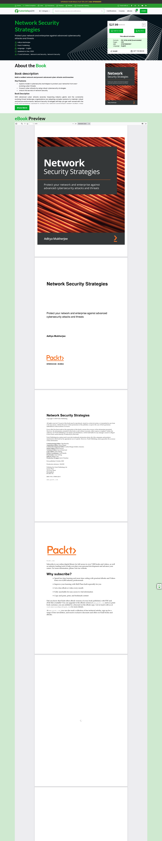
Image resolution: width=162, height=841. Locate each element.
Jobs (41, 5)
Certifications (111, 11)
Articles (70, 5)
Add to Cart (118, 31)
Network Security (53, 54)
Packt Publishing (24, 45)
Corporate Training (83, 5)
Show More (22, 107)
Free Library (50, 5)
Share (115, 51)
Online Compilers (30, 5)
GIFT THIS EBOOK (138, 51)
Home (19, 5)
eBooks (129, 11)
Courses (122, 11)
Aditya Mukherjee (24, 42)
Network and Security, (39, 54)
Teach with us (124, 5)
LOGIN (143, 11)
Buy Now (141, 31)
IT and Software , (24, 54)
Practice (61, 5)
